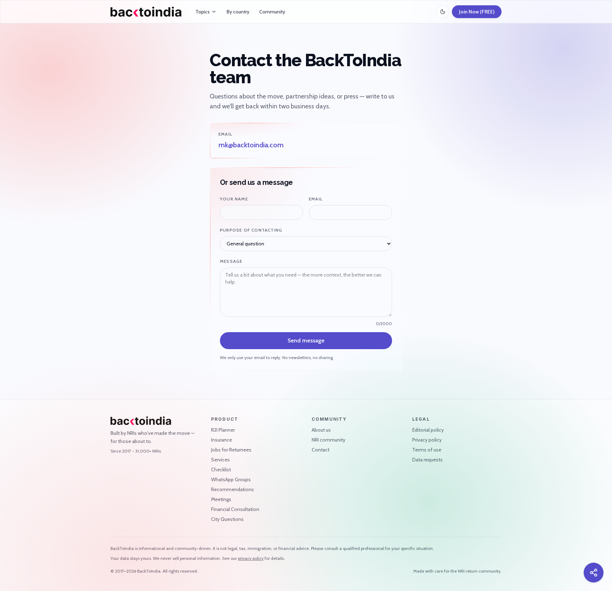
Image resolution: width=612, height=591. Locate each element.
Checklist (221, 469)
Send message (306, 340)
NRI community (328, 440)
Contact (320, 450)
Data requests (427, 459)
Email (316, 198)
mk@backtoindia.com (251, 145)
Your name (234, 198)
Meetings (221, 499)
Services (220, 459)
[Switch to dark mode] (442, 11)
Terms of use (426, 450)
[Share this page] (594, 573)
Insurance (221, 440)
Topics (203, 11)
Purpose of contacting (251, 230)
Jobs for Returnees (231, 450)
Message (231, 261)
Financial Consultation (235, 509)
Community (272, 11)
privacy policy (251, 558)
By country (238, 11)
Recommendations (232, 489)
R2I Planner (223, 430)
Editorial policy (428, 430)
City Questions (227, 519)
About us (321, 430)
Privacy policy (427, 440)
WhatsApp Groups (231, 479)
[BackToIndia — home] (145, 12)
